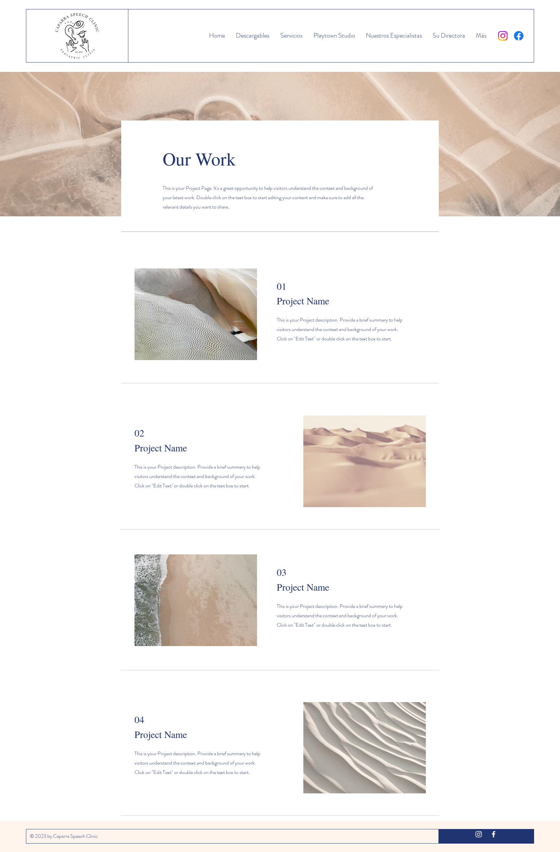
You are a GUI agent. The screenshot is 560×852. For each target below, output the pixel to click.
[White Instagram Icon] (478, 834)
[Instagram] (502, 35)
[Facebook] (518, 35)
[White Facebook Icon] (493, 834)
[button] (333, 36)
